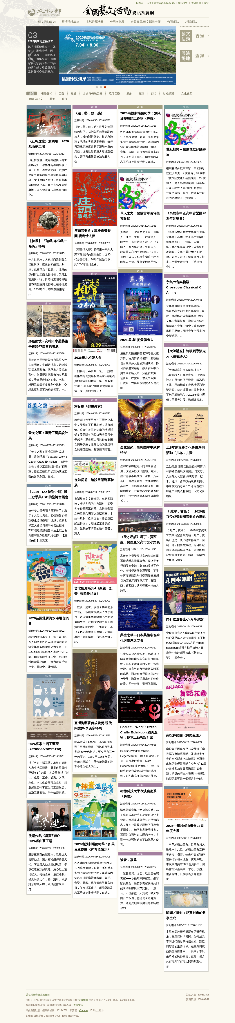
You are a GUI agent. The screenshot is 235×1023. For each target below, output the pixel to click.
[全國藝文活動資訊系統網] (117, 10)
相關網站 (191, 21)
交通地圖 (83, 1000)
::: (27, 1)
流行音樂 (114, 93)
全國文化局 (117, 21)
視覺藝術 (46, 93)
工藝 (61, 93)
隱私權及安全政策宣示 (38, 994)
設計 (73, 93)
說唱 (153, 93)
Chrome (83, 1010)
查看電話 (78, 1005)
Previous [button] (31, 56)
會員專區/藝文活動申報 (146, 21)
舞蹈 (141, 93)
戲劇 (129, 93)
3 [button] (105, 87)
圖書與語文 (36, 98)
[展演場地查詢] (194, 56)
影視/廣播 (169, 93)
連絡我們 (196, 3)
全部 (32, 93)
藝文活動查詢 (47, 21)
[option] (101, 55)
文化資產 (186, 93)
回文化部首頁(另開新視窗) (161, 3)
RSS (206, 3)
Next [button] (170, 56)
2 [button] (101, 87)
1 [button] (97, 87)
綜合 (64, 98)
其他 (52, 98)
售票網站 (173, 21)
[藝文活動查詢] (194, 36)
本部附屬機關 (95, 21)
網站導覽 (183, 3)
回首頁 (139, 3)
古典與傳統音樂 (92, 93)
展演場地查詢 (70, 21)
